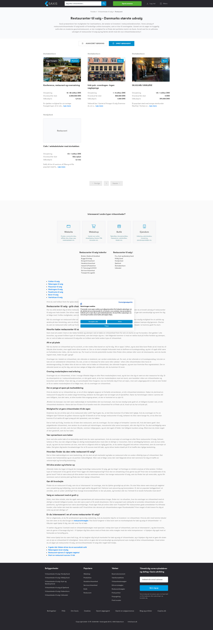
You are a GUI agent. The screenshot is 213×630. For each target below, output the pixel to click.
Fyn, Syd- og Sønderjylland (124, 256)
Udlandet (118, 268)
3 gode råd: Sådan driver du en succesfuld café (67, 547)
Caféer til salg (54, 281)
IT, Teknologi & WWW (89, 268)
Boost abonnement (118, 574)
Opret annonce (127, 3)
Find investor (116, 600)
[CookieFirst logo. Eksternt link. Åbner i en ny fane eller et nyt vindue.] (81, 304)
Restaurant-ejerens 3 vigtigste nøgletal (63, 552)
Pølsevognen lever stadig (58, 550)
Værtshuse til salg (55, 297)
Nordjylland (119, 261)
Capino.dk (162, 611)
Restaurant (87, 593)
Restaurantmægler (118, 589)
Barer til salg (53, 295)
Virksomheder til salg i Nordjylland (57, 574)
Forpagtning (116, 596)
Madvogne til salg (55, 289)
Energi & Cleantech (88, 261)
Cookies (87, 611)
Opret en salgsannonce (124, 611)
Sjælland (118, 263)
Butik (85, 589)
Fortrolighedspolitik (126, 302)
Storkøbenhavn (120, 265)
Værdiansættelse (118, 578)
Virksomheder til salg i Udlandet (56, 595)
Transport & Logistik (88, 273)
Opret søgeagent (103, 611)
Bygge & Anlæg (86, 258)
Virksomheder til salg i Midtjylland (57, 578)
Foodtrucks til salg (55, 292)
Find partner (116, 593)
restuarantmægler (81, 520)
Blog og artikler (146, 611)
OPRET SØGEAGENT (123, 43)
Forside (93, 12)
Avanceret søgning (94, 43)
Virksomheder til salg (105, 12)
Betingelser (51, 611)
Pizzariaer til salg (55, 287)
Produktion (87, 578)
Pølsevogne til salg (55, 284)
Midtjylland (119, 258)
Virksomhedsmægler (119, 581)
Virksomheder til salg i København (57, 591)
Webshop (87, 574)
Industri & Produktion (88, 265)
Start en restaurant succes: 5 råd (61, 555)
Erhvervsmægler (117, 585)
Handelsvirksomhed (88, 263)
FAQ (63, 611)
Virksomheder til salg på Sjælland (57, 587)
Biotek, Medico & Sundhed (90, 256)
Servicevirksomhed (88, 270)
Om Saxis (74, 611)
